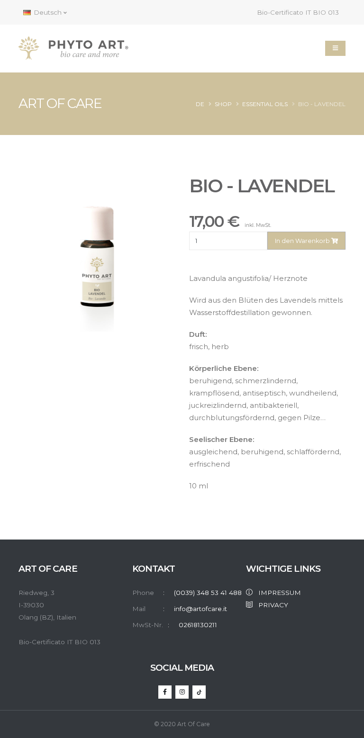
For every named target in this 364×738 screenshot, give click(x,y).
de (200, 104)
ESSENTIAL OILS (265, 104)
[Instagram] (182, 692)
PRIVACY (270, 605)
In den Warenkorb (303, 240)
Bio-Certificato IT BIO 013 (297, 12)
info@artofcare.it (200, 608)
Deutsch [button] (48, 12)
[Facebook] (165, 692)
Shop (223, 104)
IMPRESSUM (277, 592)
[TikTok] (199, 692)
